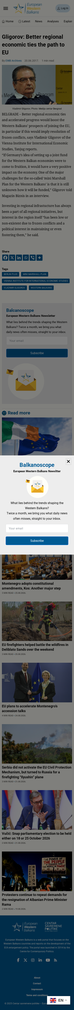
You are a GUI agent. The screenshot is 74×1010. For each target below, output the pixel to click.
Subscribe (37, 541)
